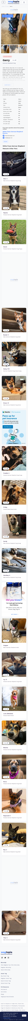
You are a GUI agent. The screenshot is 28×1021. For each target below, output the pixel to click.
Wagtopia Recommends (7, 996)
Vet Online (3, 992)
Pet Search (4, 989)
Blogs (2, 994)
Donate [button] (5, 141)
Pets (7, 6)
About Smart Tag (5, 983)
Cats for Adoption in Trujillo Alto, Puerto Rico (12, 1003)
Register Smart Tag (6, 978)
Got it (24, 1015)
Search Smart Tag (6, 981)
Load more (7, 84)
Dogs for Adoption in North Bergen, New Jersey (13, 1010)
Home (3, 6)
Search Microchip (5, 970)
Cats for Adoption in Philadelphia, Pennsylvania (13, 1005)
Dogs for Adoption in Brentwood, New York (12, 1008)
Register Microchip (6, 967)
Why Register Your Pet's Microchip (10, 965)
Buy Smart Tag (5, 976)
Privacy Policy (6, 1017)
